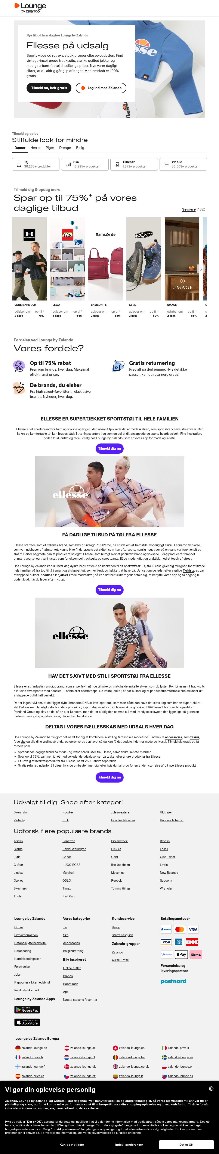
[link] (35, 164)
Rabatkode (70, 984)
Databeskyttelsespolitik (30, 943)
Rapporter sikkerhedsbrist (32, 982)
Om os (18, 927)
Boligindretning (73, 951)
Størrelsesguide (122, 935)
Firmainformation (26, 935)
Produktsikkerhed (26, 990)
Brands (68, 976)
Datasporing (22, 951)
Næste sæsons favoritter (80, 1000)
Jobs (17, 974)
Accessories (71, 943)
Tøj (65, 927)
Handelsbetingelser (27, 959)
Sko (65, 935)
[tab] (20, 148)
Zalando (117, 952)
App (65, 992)
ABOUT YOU (120, 960)
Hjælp (116, 927)
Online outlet (72, 968)
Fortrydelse (22, 967)
